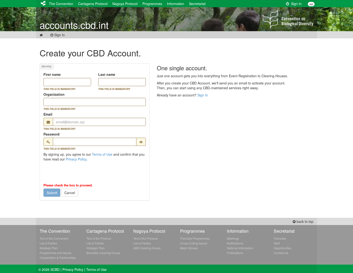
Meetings (233, 238)
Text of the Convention (54, 238)
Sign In (295, 3)
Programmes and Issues (55, 253)
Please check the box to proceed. (68, 185)
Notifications (235, 243)
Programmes (152, 3)
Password (51, 134)
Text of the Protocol (98, 238)
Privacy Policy (76, 159)
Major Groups (189, 248)
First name (52, 74)
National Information (240, 248)
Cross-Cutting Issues (193, 243)
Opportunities (282, 248)
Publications (235, 253)
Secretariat (197, 3)
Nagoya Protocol (125, 3)
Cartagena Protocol (93, 3)
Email (47, 114)
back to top (304, 221)
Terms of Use (102, 154)
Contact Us (281, 253)
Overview (280, 238)
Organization (54, 94)
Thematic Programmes (195, 238)
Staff (277, 243)
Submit (52, 192)
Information (175, 3)
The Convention (61, 3)
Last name (106, 74)
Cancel (69, 192)
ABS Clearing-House (147, 248)
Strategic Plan (49, 248)
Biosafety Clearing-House (103, 253)
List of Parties (48, 243)
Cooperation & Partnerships (58, 257)
